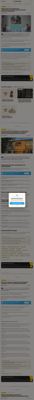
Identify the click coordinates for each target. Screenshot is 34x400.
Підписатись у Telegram (18, 203)
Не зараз (17, 205)
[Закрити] (24, 194)
